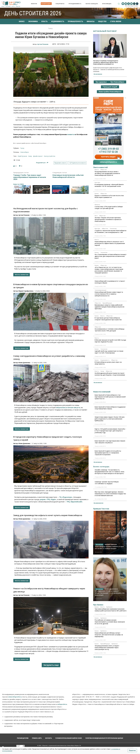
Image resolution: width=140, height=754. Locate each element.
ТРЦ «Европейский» (74, 502)
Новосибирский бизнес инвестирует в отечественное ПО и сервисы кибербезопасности (109, 294)
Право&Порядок (105, 643)
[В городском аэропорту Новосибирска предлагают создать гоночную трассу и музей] (51, 464)
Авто (96, 215)
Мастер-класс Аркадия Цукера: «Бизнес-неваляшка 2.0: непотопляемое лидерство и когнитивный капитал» (110, 493)
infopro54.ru (62, 704)
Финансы (97, 204)
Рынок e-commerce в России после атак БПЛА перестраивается (109, 196)
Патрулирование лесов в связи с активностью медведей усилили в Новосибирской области (107, 173)
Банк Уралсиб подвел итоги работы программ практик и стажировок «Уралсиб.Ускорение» (108, 452)
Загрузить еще (51, 665)
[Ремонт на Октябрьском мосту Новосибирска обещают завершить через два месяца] (51, 616)
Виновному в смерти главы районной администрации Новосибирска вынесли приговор (109, 306)
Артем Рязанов (42, 44)
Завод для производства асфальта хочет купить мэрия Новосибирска (47, 515)
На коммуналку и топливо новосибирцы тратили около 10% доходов (109, 330)
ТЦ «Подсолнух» (65, 497)
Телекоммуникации (100, 290)
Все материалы (98, 74)
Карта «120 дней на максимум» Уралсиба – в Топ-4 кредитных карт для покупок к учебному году (110, 430)
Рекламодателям (131, 6)
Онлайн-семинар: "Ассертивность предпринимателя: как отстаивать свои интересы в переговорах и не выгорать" (109, 471)
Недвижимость (105, 360)
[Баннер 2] (41, 189)
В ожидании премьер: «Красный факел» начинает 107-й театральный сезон (109, 185)
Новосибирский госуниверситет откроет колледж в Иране (110, 282)
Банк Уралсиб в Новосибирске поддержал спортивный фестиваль (110, 408)
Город (50, 28)
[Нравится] (14, 166)
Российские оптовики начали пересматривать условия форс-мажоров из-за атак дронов (110, 622)
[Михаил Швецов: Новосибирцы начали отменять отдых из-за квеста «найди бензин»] (110, 532)
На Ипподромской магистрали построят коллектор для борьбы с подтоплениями (110, 374)
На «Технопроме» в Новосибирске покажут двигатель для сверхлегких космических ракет (110, 256)
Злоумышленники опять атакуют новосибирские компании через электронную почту (107, 647)
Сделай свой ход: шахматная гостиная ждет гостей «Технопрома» (109, 352)
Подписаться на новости (78, 163)
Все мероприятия (98, 503)
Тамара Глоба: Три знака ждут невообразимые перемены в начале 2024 (29, 177)
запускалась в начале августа (68, 407)
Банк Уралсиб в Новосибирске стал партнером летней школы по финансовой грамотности (110, 397)
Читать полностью (21, 274)
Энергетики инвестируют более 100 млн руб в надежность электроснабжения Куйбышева (109, 419)
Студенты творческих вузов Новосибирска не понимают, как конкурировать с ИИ (110, 231)
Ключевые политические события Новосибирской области (68, 176)
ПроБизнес (109, 606)
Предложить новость (60, 163)
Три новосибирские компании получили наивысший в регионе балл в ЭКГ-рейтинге (110, 610)
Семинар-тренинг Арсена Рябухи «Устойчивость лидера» (107, 482)
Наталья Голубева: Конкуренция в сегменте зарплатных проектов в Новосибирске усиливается (105, 62)
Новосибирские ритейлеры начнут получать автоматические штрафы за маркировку (109, 634)
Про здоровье (101, 82)
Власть (97, 169)
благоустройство (49, 156)
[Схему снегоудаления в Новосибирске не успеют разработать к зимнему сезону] (51, 383)
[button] (119, 4)
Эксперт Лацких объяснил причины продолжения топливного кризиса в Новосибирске (108, 219)
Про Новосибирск (117, 82)
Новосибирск (24, 152)
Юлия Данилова (24, 362)
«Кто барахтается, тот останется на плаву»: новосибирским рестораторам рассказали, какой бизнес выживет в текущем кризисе (109, 270)
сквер (30, 156)
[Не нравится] (20, 166)
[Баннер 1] (22, 189)
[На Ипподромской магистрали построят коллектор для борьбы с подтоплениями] (51, 236)
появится (71, 134)
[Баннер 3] (60, 189)
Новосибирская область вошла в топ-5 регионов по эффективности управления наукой (110, 243)
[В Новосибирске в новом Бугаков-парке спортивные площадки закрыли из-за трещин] (51, 311)
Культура (97, 182)
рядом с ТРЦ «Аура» (48, 499)
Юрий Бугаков (22, 156)
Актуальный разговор (105, 31)
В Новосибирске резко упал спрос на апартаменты (108, 363)
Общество (103, 169)
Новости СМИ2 (18, 184)
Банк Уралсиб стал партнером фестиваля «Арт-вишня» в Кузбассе (110, 442)
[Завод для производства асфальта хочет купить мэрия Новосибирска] (51, 539)
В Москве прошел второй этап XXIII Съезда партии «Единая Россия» (110, 341)
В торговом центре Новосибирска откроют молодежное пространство (108, 319)
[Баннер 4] (80, 189)
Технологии (113, 228)
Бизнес (97, 193)
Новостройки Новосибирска (110, 92)
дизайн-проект (38, 156)
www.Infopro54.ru (15, 697)
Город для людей (110, 87)
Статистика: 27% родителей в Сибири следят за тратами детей (109, 207)
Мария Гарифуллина (25, 291)
